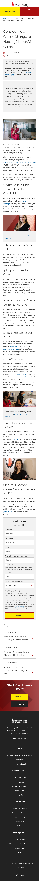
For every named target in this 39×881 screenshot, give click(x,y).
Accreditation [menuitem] (20, 760)
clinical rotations (24, 377)
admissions (14, 346)
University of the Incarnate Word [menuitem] (19, 755)
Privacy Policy (19, 867)
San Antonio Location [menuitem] (20, 764)
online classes (22, 374)
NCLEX (16, 439)
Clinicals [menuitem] (19, 795)
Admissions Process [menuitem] (19, 813)
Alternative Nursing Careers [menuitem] (19, 844)
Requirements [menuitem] (19, 817)
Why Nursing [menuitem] (20, 839)
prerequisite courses (11, 349)
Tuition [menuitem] (19, 826)
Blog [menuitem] (19, 852)
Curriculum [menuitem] (19, 782)
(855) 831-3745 (19, 738)
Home (5, 18)
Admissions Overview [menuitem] (19, 809)
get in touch (7, 512)
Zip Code (8, 573)
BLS (17, 209)
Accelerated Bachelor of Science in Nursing (19, 162)
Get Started (19, 615)
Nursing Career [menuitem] (19, 832)
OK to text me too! (15, 565)
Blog (11, 18)
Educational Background (14, 581)
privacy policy (19, 607)
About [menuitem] (19, 748)
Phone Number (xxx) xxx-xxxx (16, 556)
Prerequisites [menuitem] (19, 821)
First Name (9, 530)
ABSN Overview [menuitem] (19, 778)
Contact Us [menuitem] (19, 848)
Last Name (9, 538)
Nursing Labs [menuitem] (19, 791)
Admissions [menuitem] (19, 801)
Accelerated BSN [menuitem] (19, 771)
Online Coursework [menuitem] (19, 786)
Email (7, 547)
